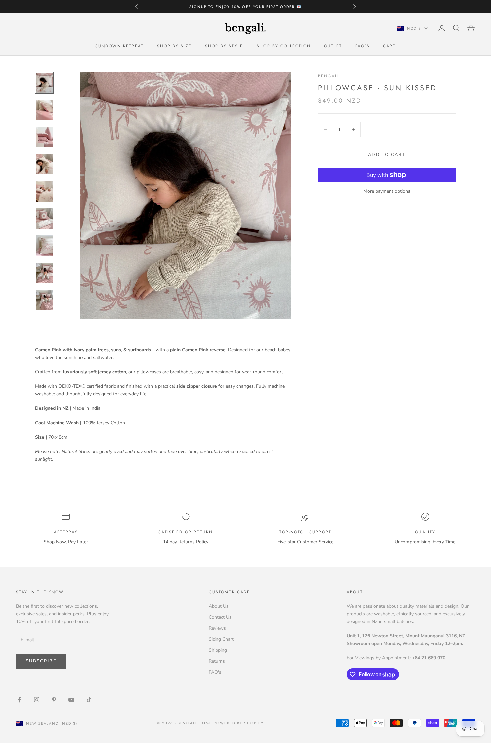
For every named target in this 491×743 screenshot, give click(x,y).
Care (389, 46)
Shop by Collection (284, 46)
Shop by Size (174, 46)
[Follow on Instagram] (36, 699)
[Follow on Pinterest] (54, 699)
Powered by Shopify (239, 723)
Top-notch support (305, 532)
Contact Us (220, 617)
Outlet (333, 46)
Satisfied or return (185, 532)
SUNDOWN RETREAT (119, 46)
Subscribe (41, 661)
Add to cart (387, 155)
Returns (217, 661)
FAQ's (362, 46)
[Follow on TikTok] (89, 699)
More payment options (387, 191)
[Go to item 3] (44, 137)
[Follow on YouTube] (71, 699)
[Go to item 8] (44, 273)
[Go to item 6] (44, 218)
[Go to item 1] (44, 83)
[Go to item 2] (44, 110)
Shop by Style (224, 46)
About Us (219, 606)
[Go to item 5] (44, 191)
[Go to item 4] (44, 164)
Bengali (328, 76)
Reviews (217, 628)
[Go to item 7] (44, 245)
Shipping (218, 650)
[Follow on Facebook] (19, 699)
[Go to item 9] (44, 300)
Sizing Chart (221, 639)
